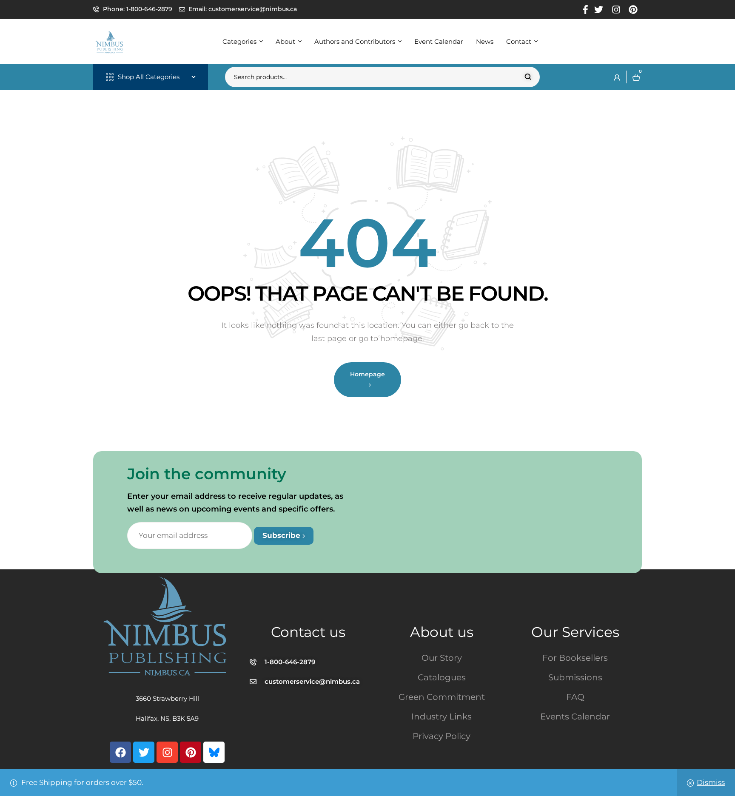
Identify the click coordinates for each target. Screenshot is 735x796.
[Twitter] (143, 752)
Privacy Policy (441, 736)
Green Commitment (442, 697)
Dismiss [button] (711, 782)
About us (441, 631)
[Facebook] (120, 752)
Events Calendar (575, 716)
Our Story (442, 658)
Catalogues (442, 677)
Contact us (308, 631)
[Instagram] (167, 752)
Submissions (575, 677)
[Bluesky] (214, 752)
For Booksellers (575, 658)
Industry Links (441, 716)
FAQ (575, 697)
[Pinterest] (190, 752)
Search (528, 77)
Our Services (575, 631)
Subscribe (282, 535)
